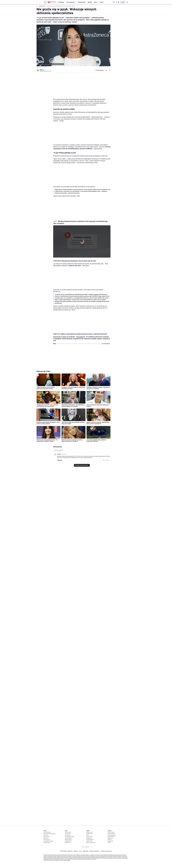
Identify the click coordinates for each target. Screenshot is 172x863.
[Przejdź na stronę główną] (45, 3)
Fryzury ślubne (67, 833)
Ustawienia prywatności (106, 851)
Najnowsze (61, 2)
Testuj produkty (70, 2)
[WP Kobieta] (53, 2)
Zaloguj (122, 2)
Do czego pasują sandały (69, 836)
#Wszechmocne (81, 2)
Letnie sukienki (67, 835)
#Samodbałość (80, 337)
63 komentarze (100, 70)
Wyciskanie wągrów (89, 839)
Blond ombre (46, 835)
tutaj (69, 860)
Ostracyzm (110, 839)
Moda (95, 2)
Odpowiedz (59, 460)
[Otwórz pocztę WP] (114, 2)
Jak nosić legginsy (68, 838)
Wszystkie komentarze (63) (81, 465)
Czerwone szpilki (89, 836)
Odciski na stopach (47, 842)
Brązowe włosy (89, 838)
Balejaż (87, 835)
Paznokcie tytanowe (111, 833)
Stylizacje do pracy (68, 839)
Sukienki (109, 842)
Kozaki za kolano (68, 832)
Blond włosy (46, 838)
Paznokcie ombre (47, 839)
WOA (41, 69)
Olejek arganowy (47, 836)
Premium (90, 2)
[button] (117, 2)
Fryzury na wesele (111, 832)
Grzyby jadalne (110, 841)
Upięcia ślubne (110, 838)
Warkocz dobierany (111, 836)
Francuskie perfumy (47, 832)
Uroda (101, 2)
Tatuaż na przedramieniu (90, 842)
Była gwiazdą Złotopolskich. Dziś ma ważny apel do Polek (78, 261)
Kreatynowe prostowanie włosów (49, 833)
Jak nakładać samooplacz (48, 841)
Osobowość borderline (112, 835)
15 (105, 460)
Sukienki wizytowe (68, 841)
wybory (96, 294)
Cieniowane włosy (89, 833)
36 (109, 460)
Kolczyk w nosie (89, 841)
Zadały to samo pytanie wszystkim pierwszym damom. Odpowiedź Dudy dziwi (84, 334)
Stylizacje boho (67, 842)
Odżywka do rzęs (89, 832)
